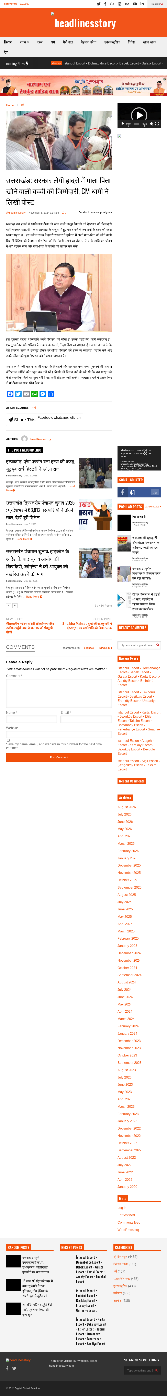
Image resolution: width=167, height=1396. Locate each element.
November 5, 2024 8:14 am (44, 212)
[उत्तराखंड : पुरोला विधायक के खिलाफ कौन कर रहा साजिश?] (124, 574)
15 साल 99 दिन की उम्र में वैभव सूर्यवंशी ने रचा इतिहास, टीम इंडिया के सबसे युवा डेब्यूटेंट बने (37, 1288)
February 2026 (128, 851)
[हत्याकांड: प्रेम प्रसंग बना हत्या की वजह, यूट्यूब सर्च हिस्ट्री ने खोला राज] (95, 473)
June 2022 (125, 1172)
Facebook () (90, 648)
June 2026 (125, 821)
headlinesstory (17, 212)
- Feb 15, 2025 (139, 617)
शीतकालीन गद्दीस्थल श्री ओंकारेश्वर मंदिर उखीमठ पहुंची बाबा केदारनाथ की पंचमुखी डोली (30, 628)
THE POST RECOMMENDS (25, 450)
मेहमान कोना (88, 41)
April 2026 (125, 836)
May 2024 (125, 1004)
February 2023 (128, 1114)
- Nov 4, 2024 (139, 560)
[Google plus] (112, 4)
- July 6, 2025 (29, 524)
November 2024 (129, 960)
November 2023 (129, 1048)
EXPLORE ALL (152, 507)
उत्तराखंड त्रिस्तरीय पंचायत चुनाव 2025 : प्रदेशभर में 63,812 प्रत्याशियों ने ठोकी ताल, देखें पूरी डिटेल (40, 510)
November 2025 (129, 872)
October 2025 (127, 880)
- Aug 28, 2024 (139, 586)
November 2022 (129, 1135)
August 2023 (127, 1070)
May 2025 (125, 916)
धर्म (53, 41)
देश (6, 52)
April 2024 (125, 1011)
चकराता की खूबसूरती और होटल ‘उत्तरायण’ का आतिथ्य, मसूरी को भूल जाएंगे (146, 545)
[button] (139, 115)
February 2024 (128, 1026)
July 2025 (125, 902)
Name (11, 712)
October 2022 (127, 1143)
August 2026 (127, 807)
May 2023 (125, 1092)
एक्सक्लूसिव (112, 41)
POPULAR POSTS (130, 506)
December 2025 (129, 865)
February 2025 (128, 938)
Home (8, 41)
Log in (122, 1208)
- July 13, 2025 (30, 581)
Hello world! (139, 516)
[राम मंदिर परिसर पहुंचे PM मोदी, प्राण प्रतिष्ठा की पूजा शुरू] (13, 1309)
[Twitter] (99, 4)
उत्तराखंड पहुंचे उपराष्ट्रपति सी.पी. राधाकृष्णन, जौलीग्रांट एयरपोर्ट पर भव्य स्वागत (35, 1264)
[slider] (136, 124)
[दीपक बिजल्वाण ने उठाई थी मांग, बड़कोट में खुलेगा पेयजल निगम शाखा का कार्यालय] (124, 600)
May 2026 (125, 829)
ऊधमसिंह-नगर (121, 1279)
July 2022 (125, 1165)
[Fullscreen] (157, 124)
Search (156, 4)
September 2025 (130, 887)
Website (12, 728)
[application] (139, 115)
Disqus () (105, 648)
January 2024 (127, 1033)
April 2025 (125, 924)
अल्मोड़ (117, 1300)
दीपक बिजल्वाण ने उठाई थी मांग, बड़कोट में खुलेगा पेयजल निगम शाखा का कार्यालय (146, 601)
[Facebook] (105, 4)
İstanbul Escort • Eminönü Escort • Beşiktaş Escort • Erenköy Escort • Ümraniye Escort (86, 1300)
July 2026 (125, 814)
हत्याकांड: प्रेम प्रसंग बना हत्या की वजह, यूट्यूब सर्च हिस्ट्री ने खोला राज (40, 464)
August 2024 (127, 982)
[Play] (123, 124)
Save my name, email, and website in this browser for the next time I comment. (54, 746)
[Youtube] (135, 4)
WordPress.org (128, 1230)
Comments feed (129, 1222)
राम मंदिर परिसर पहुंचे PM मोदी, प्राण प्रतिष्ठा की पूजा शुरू (37, 1309)
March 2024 (126, 1019)
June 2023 (125, 1084)
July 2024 (125, 989)
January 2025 (127, 946)
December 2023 (129, 1041)
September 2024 (130, 975)
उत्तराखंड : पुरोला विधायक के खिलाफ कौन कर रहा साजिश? (146, 573)
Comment (14, 676)
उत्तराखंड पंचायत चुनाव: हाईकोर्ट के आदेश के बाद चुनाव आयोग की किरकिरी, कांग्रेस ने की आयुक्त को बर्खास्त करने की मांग (37, 562)
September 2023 (130, 1062)
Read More (23, 539)
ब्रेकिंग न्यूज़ (120, 1256)
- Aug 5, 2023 (138, 525)
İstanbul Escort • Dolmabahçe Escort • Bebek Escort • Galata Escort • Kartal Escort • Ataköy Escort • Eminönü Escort (139, 676)
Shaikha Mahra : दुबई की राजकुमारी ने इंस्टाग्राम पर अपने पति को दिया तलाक (87, 626)
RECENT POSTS (71, 1247)
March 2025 (126, 931)
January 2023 (127, 1121)
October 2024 (127, 968)
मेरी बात (68, 41)
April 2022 (125, 1179)
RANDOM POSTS (19, 1247)
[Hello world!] (124, 523)
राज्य (23, 41)
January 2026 (127, 858)
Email (65, 712)
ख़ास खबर (149, 41)
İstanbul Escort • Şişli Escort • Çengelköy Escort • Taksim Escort (139, 765)
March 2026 (126, 843)
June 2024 (125, 997)
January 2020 (127, 1186)
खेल (40, 41)
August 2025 (127, 895)
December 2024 (129, 953)
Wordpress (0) (71, 648)
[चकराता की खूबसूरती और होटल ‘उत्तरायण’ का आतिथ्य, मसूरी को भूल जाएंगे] (124, 543)
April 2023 (125, 1099)
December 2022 (129, 1128)
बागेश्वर (117, 1293)
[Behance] (127, 4)
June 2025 (125, 909)
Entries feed (126, 1215)
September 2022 (130, 1150)
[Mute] (151, 124)
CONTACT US (10, 4)
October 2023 (127, 1055)
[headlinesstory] (83, 22)
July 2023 (125, 1077)
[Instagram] (119, 4)
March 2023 (126, 1106)
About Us (24, 4)
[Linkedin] (142, 4)
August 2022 (127, 1157)
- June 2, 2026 (30, 475)
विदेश (131, 41)
